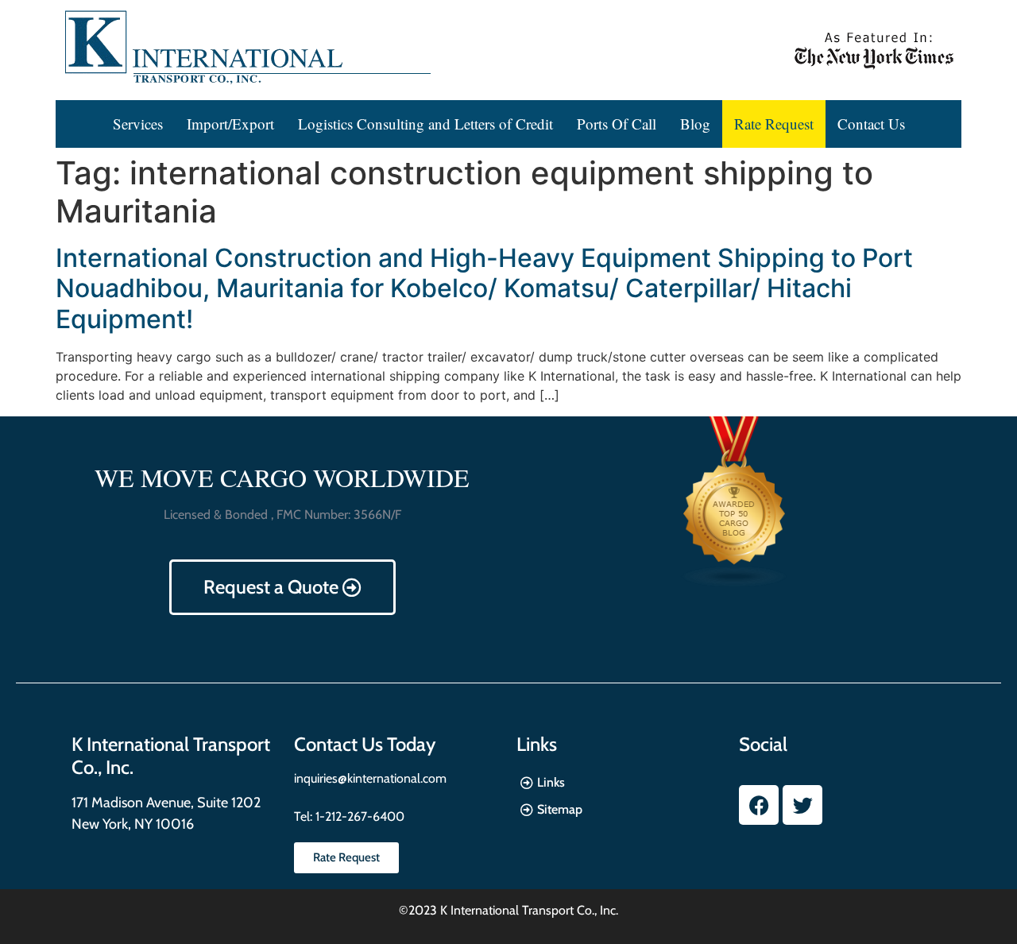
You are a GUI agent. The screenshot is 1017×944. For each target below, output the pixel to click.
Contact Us (871, 123)
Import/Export (230, 123)
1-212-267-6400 (358, 816)
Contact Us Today (364, 744)
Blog (695, 123)
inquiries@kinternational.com (370, 778)
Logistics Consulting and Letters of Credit (425, 123)
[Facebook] (759, 805)
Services (138, 123)
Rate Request (774, 123)
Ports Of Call (616, 123)
